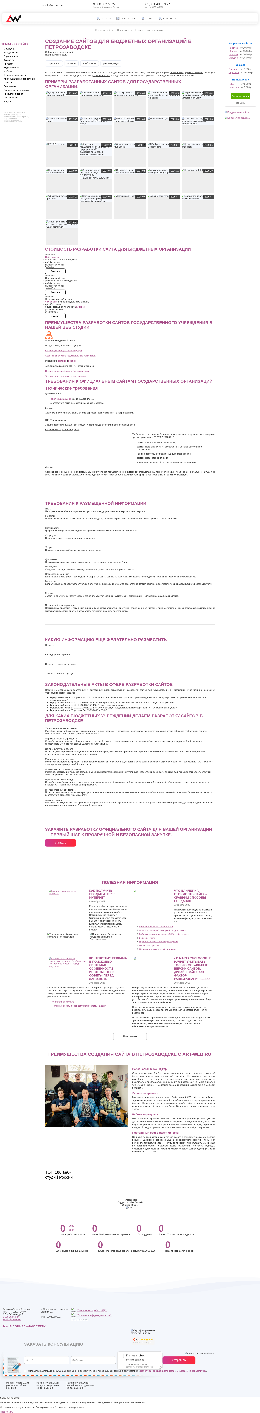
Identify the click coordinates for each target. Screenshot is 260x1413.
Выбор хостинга (147, 938)
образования (176, 72)
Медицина (9, 48)
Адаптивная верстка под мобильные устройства (70, 355)
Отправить (179, 1360)
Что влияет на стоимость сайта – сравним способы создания (190, 896)
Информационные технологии (19, 78)
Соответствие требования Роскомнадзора (67, 371)
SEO (232, 84)
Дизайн (49, 467)
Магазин (233, 54)
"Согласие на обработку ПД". (92, 1310)
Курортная (9, 60)
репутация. (196, 1143)
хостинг (72, 360)
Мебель (8, 71)
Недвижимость (11, 67)
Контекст (234, 87)
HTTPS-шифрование (56, 420)
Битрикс (80, 306)
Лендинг (233, 57)
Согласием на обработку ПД (191, 1371)
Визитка (233, 47)
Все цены (240, 103)
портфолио (54, 63)
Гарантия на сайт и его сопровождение (158, 941)
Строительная (11, 56)
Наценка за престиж (149, 945)
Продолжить (6, 1411)
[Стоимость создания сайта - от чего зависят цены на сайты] (135, 891)
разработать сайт (101, 75)
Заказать (60, 842)
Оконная (8, 82)
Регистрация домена (60, 399)
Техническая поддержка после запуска (65, 376)
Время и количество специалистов (156, 926)
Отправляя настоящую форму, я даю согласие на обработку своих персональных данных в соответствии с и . (117, 1371)
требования (89, 63)
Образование (10, 97)
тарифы (71, 63)
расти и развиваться (163, 1137)
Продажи (8, 63)
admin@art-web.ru (52, 5)
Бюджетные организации (16, 90)
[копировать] (65, 5)
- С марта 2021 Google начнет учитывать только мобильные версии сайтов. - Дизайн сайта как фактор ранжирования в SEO (192, 968)
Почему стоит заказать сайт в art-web (157, 949)
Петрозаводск (79, 1319)
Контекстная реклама (63, 1001)
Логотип (233, 69)
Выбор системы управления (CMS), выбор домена (164, 934)
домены (62, 360)
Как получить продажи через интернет (102, 894)
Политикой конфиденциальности (157, 1371)
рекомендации (111, 63)
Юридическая (11, 52)
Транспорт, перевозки (15, 75)
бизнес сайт (51, 301)
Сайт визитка (52, 257)
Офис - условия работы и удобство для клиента (163, 930)
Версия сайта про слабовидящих (62, 429)
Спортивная (10, 86)
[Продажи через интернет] (67, 893)
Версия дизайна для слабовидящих (63, 350)
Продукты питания (13, 94)
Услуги (7, 101)
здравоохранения (194, 72)
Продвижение (240, 79)
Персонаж (234, 72)
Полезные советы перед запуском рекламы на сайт (79, 1005)
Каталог (233, 51)
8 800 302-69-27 (104, 4)
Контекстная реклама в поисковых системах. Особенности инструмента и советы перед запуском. (108, 968)
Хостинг (49, 408)
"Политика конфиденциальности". (94, 1315)
